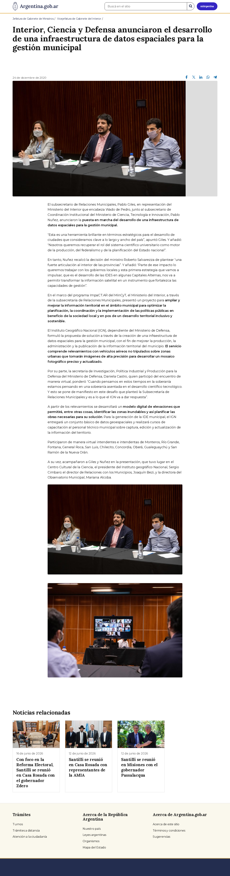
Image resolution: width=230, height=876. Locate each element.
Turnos (18, 824)
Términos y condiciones (169, 830)
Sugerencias (161, 836)
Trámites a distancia (26, 830)
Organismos (91, 841)
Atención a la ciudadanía (30, 836)
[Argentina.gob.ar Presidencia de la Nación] (35, 6)
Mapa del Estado (94, 847)
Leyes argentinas (94, 835)
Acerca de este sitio (166, 824)
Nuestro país (92, 828)
